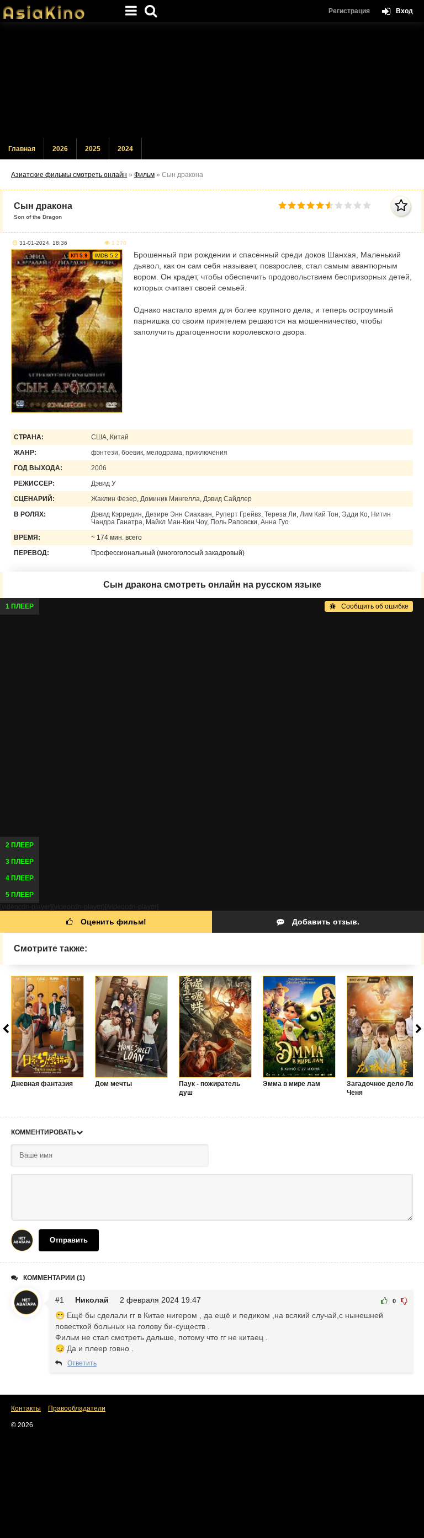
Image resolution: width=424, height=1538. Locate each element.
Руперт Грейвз (238, 514)
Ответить (82, 1363)
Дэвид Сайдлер (227, 499)
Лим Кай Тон (319, 514)
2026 (60, 149)
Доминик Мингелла (170, 499)
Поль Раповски (233, 522)
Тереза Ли (280, 514)
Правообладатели (76, 1408)
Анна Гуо (275, 522)
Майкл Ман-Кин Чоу (176, 522)
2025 (92, 149)
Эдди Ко (355, 514)
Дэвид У (103, 483)
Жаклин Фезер (114, 499)
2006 (99, 468)
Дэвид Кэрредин (116, 514)
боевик (132, 452)
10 (367, 205)
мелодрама (164, 452)
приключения (206, 452)
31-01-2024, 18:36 (43, 243)
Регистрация (349, 11)
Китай (119, 437)
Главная (21, 149)
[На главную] (55, 8)
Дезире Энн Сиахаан (178, 514)
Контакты (26, 1408)
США (99, 437)
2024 (125, 149)
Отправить (69, 1240)
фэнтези (104, 452)
